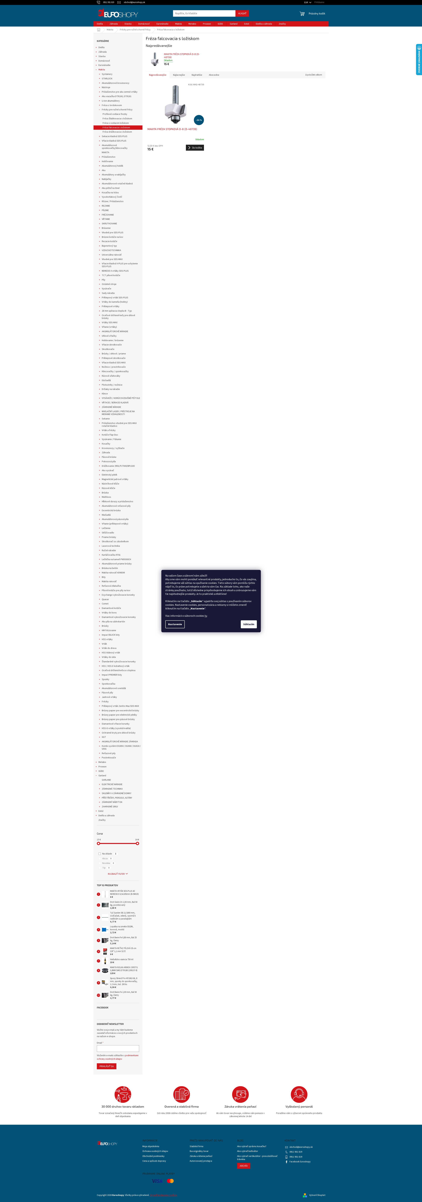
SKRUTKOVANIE (109, 223)
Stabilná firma (196, 1146)
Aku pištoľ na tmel (111, 188)
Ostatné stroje (109, 284)
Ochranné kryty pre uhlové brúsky (118, 732)
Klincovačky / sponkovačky (115, 371)
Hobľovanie (107, 161)
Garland (102, 775)
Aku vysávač (108, 470)
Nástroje (106, 87)
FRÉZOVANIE (108, 215)
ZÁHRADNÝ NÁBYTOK (112, 802)
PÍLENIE (105, 210)
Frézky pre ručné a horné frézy (117, 109)
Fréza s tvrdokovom (112, 105)
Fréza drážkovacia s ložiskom (117, 132)
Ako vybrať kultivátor (247, 1151)
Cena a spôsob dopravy (154, 1161)
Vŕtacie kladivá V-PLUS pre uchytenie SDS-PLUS (120, 265)
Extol (100, 811)
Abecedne (214, 75)
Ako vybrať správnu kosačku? (251, 1146)
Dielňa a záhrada (106, 815)
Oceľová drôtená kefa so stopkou (118, 670)
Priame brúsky (109, 537)
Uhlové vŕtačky (109, 336)
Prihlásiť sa (106, 1066)
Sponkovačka (108, 684)
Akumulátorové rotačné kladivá (117, 183)
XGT (104, 737)
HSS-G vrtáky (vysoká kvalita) (116, 728)
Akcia (106, 858)
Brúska (105, 492)
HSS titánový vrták (111, 652)
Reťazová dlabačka (111, 586)
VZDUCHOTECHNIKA (111, 250)
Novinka (108, 863)
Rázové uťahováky (111, 376)
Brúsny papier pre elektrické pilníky (119, 715)
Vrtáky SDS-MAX (109, 322)
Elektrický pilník (109, 474)
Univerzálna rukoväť (112, 254)
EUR (306, 2)
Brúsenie (106, 228)
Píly (103, 280)
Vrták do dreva (109, 648)
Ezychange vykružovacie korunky (118, 595)
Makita (101, 69)
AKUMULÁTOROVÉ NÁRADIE (115, 331)
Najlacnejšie (179, 75)
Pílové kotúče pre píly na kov (116, 590)
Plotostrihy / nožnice (112, 385)
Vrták (104, 644)
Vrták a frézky (109, 430)
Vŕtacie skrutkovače (112, 344)
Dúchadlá (106, 380)
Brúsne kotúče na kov (112, 237)
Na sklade (109, 853)
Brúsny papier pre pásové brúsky (118, 719)
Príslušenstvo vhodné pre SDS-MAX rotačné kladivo (119, 425)
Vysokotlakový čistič (112, 197)
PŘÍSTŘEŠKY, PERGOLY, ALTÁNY (117, 798)
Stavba (101, 56)
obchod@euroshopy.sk (301, 1147)
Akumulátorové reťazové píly (116, 506)
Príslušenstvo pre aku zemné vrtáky (119, 92)
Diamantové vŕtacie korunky (116, 724)
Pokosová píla (109, 461)
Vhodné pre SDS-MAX (112, 259)
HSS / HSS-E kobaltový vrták (116, 666)
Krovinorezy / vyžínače (113, 448)
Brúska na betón (110, 568)
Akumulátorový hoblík (112, 166)
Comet (105, 603)
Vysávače (106, 288)
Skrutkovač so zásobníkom (115, 541)
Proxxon (102, 766)
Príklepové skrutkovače (114, 358)
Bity (104, 577)
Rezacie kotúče (109, 241)
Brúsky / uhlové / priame (114, 353)
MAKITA (105, 152)
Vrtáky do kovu (109, 612)
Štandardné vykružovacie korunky (119, 661)
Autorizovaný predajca (201, 1161)
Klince (105, 393)
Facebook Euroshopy (300, 1161)
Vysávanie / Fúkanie (111, 439)
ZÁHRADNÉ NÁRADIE (111, 407)
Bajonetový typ (109, 246)
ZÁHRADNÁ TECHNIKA (112, 789)
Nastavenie (175, 624)
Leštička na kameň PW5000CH (116, 559)
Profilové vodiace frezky (115, 114)
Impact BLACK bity (111, 635)
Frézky (105, 701)
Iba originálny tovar (199, 1151)
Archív (244, 1165)
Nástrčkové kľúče (110, 483)
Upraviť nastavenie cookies (163, 1195)
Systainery (107, 74)
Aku (103, 170)
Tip (105, 868)
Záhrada (102, 52)
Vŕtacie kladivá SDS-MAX (114, 362)
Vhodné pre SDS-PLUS (112, 232)
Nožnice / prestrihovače (114, 367)
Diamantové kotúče (111, 608)
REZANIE (106, 206)
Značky (102, 820)
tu (206, 616)
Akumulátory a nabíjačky (114, 174)
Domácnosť (104, 61)
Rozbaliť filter (116, 874)
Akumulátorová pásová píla (115, 519)
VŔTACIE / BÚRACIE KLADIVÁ (115, 402)
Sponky (105, 679)
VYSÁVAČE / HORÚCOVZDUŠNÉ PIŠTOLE (121, 398)
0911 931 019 (296, 1152)
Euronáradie (104, 65)
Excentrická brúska (111, 510)
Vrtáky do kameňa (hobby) (115, 302)
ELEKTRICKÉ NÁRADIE (112, 784)
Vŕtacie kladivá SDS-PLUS (114, 141)
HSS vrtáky (107, 639)
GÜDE (101, 771)
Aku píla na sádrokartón (113, 621)
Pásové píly (107, 692)
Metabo (102, 762)
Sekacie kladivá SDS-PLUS (114, 136)
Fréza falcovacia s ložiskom (116, 127)
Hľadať (242, 13)
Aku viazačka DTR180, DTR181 (116, 96)
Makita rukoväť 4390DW (113, 572)
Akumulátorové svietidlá (114, 688)
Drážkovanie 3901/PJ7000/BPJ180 (118, 466)
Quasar (105, 599)
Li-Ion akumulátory (111, 101)
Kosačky (106, 443)
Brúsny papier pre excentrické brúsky (120, 710)
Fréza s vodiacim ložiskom (116, 123)
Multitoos (106, 497)
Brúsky (105, 626)
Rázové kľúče (108, 488)
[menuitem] (100, 24)
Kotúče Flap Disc (110, 435)
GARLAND (106, 780)
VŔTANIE (106, 219)
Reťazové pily (109, 753)
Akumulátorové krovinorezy (115, 83)
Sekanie (106, 418)
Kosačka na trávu (110, 192)
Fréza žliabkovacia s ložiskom (117, 118)
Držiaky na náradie (111, 389)
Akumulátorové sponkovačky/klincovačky (115, 147)
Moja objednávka (150, 1146)
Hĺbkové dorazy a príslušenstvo (117, 501)
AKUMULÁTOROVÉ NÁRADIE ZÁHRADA (120, 741)
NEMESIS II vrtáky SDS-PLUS (115, 271)
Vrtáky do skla (109, 657)
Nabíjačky (106, 179)
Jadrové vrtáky (109, 697)
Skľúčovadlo (108, 532)
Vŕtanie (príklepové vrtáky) (115, 523)
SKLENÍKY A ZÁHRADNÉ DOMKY (116, 793)
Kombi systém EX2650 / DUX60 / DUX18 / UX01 (121, 747)
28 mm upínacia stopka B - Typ (117, 311)
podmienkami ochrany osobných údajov (117, 1057)
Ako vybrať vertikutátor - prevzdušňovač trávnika (257, 1158)
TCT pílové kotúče (111, 275)
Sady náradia (108, 293)
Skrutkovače (108, 349)
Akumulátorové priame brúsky (117, 563)
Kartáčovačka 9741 (111, 555)
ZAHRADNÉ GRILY (110, 806)
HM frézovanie (109, 630)
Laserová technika (111, 546)
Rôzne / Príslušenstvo (113, 201)
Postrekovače (109, 757)
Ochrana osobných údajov (155, 1151)
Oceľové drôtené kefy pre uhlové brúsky (118, 317)
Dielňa (101, 47)
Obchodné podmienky (153, 1156)
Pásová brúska (109, 457)
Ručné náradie (109, 550)
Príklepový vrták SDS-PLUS (115, 297)
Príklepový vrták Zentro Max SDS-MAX (120, 706)
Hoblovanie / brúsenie (113, 340)
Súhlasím (248, 624)
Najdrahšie (197, 75)
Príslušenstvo (108, 157)
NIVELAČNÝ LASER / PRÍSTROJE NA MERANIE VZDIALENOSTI (118, 413)
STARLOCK (107, 78)
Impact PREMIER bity (112, 675)
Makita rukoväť (109, 581)
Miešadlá (106, 515)
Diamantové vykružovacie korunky (119, 617)
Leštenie (106, 528)
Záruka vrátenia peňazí (201, 1156)
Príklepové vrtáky (110, 306)
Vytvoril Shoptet (317, 1195)
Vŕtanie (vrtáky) (109, 327)
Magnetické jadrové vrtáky (115, 479)
